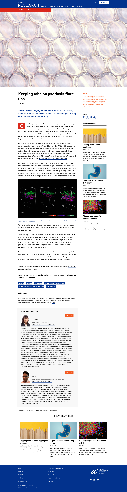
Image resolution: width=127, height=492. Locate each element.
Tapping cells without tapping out (34, 441)
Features (43, 6)
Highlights (52, 6)
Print (66, 6)
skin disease (38, 283)
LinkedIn (31, 278)
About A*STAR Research (55, 468)
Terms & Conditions (54, 478)
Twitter (21, 278)
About (72, 6)
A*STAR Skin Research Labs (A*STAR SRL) (53, 158)
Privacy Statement (53, 475)
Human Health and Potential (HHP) (55, 283)
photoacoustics (51, 286)
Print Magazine (22, 481)
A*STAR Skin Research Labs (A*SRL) (42, 381)
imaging (21, 283)
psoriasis (29, 283)
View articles (69, 315)
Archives (60, 6)
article (53, 302)
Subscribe (104, 2)
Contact (79, 6)
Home (20, 468)
